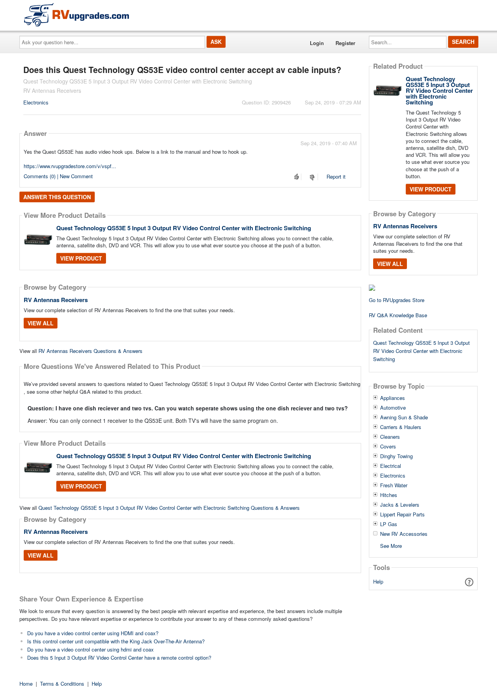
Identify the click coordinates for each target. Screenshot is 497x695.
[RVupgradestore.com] (76, 14)
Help (378, 581)
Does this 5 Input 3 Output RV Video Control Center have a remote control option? (119, 657)
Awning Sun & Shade (404, 417)
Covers (388, 446)
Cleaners (390, 437)
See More (391, 545)
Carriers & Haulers (400, 427)
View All (41, 323)
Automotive (393, 407)
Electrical (390, 466)
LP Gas (388, 524)
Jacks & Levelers (399, 504)
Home (26, 683)
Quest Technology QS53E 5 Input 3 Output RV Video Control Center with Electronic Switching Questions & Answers (169, 507)
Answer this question (57, 197)
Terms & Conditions (62, 683)
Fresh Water (393, 485)
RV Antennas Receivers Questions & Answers (90, 350)
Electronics (36, 102)
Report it (336, 176)
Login (317, 43)
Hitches (388, 495)
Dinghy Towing (396, 456)
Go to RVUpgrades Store (396, 300)
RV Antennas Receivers (56, 299)
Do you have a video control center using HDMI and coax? (92, 633)
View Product (81, 258)
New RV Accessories (403, 534)
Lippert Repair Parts (402, 514)
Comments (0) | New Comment (58, 176)
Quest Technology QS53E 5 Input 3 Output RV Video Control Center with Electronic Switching (183, 228)
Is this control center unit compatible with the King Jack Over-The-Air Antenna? (116, 641)
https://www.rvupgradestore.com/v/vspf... (70, 166)
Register (345, 43)
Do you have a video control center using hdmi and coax (90, 649)
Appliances (392, 398)
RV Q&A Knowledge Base (398, 315)
